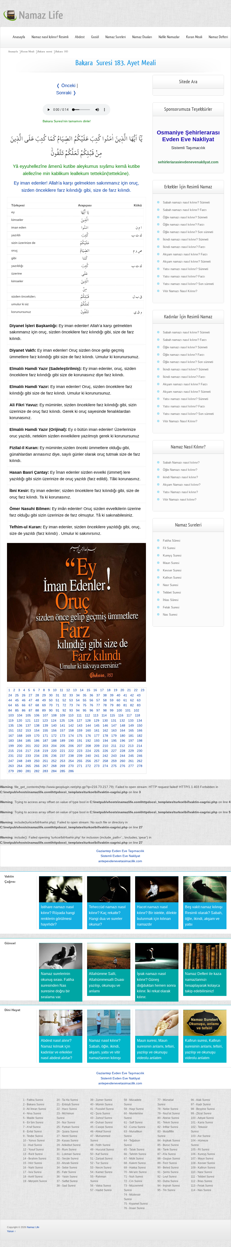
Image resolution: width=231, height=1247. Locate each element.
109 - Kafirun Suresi (203, 1167)
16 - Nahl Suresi (33, 1167)
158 (71, 730)
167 (11, 735)
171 (45, 735)
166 (139, 730)
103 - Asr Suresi (200, 1136)
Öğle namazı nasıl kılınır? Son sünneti (188, 232)
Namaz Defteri (218, 37)
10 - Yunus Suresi (34, 1140)
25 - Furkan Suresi (68, 1127)
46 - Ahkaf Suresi (100, 1131)
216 (19, 751)
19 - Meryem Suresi (35, 1181)
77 (98, 705)
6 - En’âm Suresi (33, 1122)
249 (28, 761)
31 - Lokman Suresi (69, 1154)
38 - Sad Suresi (66, 1185)
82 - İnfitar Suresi (167, 1127)
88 (37, 710)
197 (131, 740)
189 (62, 740)
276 (122, 766)
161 (96, 730)
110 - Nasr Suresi (201, 1172)
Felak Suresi (171, 607)
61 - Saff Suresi (133, 1122)
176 (88, 735)
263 (11, 766)
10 (55, 690)
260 (122, 761)
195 (114, 740)
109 (62, 715)
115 (112, 715)
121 (28, 720)
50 (51, 700)
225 (96, 751)
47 (30, 700)
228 (122, 751)
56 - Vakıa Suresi (100, 1185)
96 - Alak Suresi (200, 1100)
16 (95, 690)
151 (11, 730)
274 (105, 766)
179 (114, 735)
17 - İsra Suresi (32, 1172)
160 (88, 730)
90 (51, 710)
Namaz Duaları (142, 37)
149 (131, 725)
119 (11, 720)
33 (71, 695)
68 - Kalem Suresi (135, 1163)
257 (96, 761)
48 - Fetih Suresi (100, 1145)
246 (139, 755)
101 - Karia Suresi (202, 1122)
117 (129, 715)
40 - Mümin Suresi (101, 1104)
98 (105, 710)
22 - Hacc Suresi (67, 1109)
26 (23, 695)
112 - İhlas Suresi (201, 1181)
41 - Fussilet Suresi (102, 1109)
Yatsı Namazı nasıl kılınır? (180, 492)
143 (79, 725)
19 (115, 690)
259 (114, 761)
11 (61, 690)
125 (62, 720)
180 (122, 735)
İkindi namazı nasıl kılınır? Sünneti (185, 239)
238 (71, 755)
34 (78, 695)
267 (45, 766)
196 (122, 740)
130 (105, 720)
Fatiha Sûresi (171, 540)
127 (79, 720)
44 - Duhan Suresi (101, 1122)
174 (71, 735)
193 (96, 740)
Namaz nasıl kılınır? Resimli (50, 37)
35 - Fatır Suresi (66, 1172)
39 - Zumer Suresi (101, 1100)
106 (36, 715)
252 (54, 761)
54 (78, 700)
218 (36, 751)
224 (88, 751)
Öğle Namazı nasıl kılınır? (180, 469)
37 (98, 695)
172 (54, 735)
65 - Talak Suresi (134, 1149)
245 (131, 755)
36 (91, 695)
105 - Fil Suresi (200, 1149)
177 (96, 735)
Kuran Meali (194, 37)
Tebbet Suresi (172, 592)
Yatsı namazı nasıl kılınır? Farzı (184, 276)
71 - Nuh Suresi (133, 1176)
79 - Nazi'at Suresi (168, 1113)
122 (36, 720)
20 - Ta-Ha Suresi (67, 1100)
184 (19, 740)
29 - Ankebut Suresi (69, 1145)
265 (28, 766)
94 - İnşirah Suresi (168, 1185)
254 (71, 761)
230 (139, 751)
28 (37, 695)
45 (17, 700)
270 (71, 766)
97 (98, 710)
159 (79, 730)
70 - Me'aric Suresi (135, 1172)
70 (51, 705)
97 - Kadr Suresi (201, 1104)
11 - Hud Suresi (32, 1145)
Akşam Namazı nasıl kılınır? (181, 484)
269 (62, 766)
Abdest (80, 37)
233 (28, 755)
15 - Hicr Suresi (32, 1163)
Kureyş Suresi (172, 555)
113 (95, 715)
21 (129, 690)
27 (30, 695)
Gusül (95, 37)
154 (36, 730)
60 (118, 700)
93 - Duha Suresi (167, 1181)
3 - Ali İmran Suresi (34, 1109)
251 (45, 761)
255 (79, 761)
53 (71, 700)
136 (19, 725)
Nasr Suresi (170, 585)
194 (105, 740)
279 (11, 771)
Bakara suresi (45, 51)
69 (44, 705)
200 (19, 746)
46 (23, 700)
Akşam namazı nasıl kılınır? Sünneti (187, 261)
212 (122, 746)
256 (88, 761)
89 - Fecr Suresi (167, 1163)
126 (71, 720)
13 (75, 690)
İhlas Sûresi (170, 600)
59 (111, 700)
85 (17, 710)
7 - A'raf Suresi (32, 1127)
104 (19, 715)
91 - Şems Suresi (167, 1172)
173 (62, 735)
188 (54, 740)
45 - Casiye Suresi (101, 1127)
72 (64, 705)
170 (36, 735)
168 (19, 735)
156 (54, 730)
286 (71, 771)
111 (79, 715)
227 (114, 751)
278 (139, 766)
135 (11, 725)
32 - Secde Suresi (68, 1158)
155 (45, 730)
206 (71, 746)
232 (19, 755)
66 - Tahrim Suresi (135, 1154)
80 (118, 705)
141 (62, 725)
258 (105, 761)
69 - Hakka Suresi (135, 1167)
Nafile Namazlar (169, 37)
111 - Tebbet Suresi (202, 1176)
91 (57, 710)
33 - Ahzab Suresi (67, 1163)
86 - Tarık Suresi (167, 1149)
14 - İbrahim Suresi (34, 1158)
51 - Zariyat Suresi (101, 1158)
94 (78, 710)
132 (122, 720)
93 (71, 710)
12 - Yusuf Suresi (33, 1149)
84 (10, 710)
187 (45, 740)
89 (44, 710)
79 (111, 705)
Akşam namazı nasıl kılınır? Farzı (185, 254)
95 (84, 710)
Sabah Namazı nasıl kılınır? (181, 462)
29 (44, 695)
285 (62, 771)
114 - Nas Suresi (201, 1190)
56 (91, 700)
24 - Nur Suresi (66, 1122)
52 (64, 700)
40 (118, 695)
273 (96, 766)
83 (139, 705)
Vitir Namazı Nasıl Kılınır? (180, 291)
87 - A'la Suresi (166, 1154)
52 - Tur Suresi (99, 1163)
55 (84, 700)
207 (79, 746)
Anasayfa (19, 37)
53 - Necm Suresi (100, 1167)
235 (45, 755)
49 (44, 700)
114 (104, 715)
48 (37, 700)
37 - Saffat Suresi (67, 1181)
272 (88, 766)
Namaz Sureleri (115, 37)
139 (45, 725)
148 (122, 725)
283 (45, 771)
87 (30, 710)
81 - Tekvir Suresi (168, 1122)
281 (28, 771)
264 (19, 766)
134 (139, 720)
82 (132, 705)
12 (68, 690)
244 (122, 755)
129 (96, 720)
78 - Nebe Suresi (167, 1109)
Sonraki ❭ (66, 92)
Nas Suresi (170, 614)
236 (54, 755)
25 (17, 695)
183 (11, 740)
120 (19, 720)
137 (28, 725)
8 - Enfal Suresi (32, 1131)
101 (128, 710)
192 (88, 740)
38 (105, 695)
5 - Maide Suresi (33, 1118)
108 (54, 715)
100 (119, 710)
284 (54, 771)
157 (62, 730)
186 (36, 740)
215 (11, 751)
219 (45, 751)
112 (87, 715)
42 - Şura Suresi (100, 1113)
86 (23, 710)
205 (62, 746)
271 (79, 766)
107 (45, 715)
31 (57, 695)
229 (131, 751)
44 (10, 700)
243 (114, 755)
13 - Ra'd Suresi (33, 1154)
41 (125, 695)
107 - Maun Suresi (202, 1158)
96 (91, 710)
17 (102, 690)
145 (96, 725)
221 (62, 751)
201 (28, 746)
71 (57, 705)
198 (139, 740)
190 (71, 740)
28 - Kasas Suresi (67, 1140)
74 (78, 705)
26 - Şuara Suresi (67, 1131)
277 (131, 766)
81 (125, 705)
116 (120, 715)
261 (131, 761)
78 (105, 705)
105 (28, 715)
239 (79, 755)
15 (88, 690)
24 (10, 695)
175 (79, 735)
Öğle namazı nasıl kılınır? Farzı (183, 224)
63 (139, 700)
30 (51, 695)
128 (88, 720)
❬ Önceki (65, 85)
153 (28, 730)
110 (71, 715)
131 (113, 720)
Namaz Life (33, 1227)
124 (53, 720)
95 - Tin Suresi (166, 1190)
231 (11, 755)
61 (125, 700)
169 (28, 735)
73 (71, 705)
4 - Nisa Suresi (32, 1113)
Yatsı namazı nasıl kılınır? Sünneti (185, 269)
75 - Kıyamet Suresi (136, 1203)
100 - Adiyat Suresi (202, 1118)
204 (54, 746)
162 (105, 730)
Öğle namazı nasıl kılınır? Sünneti (185, 217)
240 (88, 755)
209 (96, 746)
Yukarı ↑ (11, 1231)
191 (79, 740)
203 (45, 746)
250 (36, 761)
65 (17, 705)
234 (36, 755)
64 (10, 705)
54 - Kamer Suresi (101, 1172)
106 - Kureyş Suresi (203, 1154)
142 (71, 725)
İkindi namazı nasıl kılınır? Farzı (184, 247)
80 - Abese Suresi (168, 1118)
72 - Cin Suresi (133, 1181)
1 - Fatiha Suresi (33, 1100)
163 (114, 730)
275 (114, 766)
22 (136, 690)
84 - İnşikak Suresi (168, 1140)
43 (139, 695)
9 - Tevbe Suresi (33, 1136)
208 (88, 746)
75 (84, 705)
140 (54, 725)
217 (28, 751)
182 (139, 735)
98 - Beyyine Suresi (203, 1109)
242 (105, 755)
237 (62, 755)
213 (131, 746)
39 (111, 695)
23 (142, 690)
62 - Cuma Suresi (134, 1127)
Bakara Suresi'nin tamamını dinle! (67, 121)
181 (131, 735)
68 (37, 705)
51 (57, 700)
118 (137, 715)
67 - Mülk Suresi (134, 1158)
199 (11, 746)
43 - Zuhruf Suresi (101, 1118)
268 (54, 766)
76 (91, 705)
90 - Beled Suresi (168, 1167)
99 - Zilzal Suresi (201, 1113)
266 (36, 766)
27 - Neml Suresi (67, 1136)
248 (19, 761)
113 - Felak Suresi (202, 1185)
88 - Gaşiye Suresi (168, 1158)
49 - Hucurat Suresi (102, 1149)
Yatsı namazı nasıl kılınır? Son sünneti (188, 284)
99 (111, 710)
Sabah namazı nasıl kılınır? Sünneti (186, 202)
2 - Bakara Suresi (33, 1104)
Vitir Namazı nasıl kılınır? (179, 499)
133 (131, 720)
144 (88, 725)
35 (84, 695)
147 (114, 725)
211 (113, 746)
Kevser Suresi (172, 570)
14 (81, 690)
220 (54, 751)
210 (105, 746)
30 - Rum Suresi (66, 1149)
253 (62, 761)
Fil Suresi (169, 548)
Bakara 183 (61, 51)
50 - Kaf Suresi (99, 1154)
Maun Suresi (171, 563)
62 (132, 700)
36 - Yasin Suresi (67, 1176)
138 (36, 725)
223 (79, 751)
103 (11, 715)
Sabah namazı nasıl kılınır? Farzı (185, 210)
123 (45, 720)
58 (105, 700)
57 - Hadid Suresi (101, 1190)
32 (64, 695)
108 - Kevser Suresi (203, 1163)
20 (122, 690)
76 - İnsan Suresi (134, 1208)
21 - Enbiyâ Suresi (68, 1104)
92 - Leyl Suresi (167, 1176)
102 (136, 710)
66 (23, 705)
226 (105, 751)
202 (36, 746)
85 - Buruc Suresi (168, 1145)
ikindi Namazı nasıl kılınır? (180, 477)
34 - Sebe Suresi (67, 1167)
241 (96, 755)
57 (98, 700)
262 (139, 761)
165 (131, 730)
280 (19, 771)
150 (139, 725)
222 (71, 751)
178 (105, 735)
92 (64, 710)
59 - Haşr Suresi (134, 1109)
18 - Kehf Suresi (33, 1176)
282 (36, 771)
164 (122, 730)
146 (105, 725)
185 (28, 740)
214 (139, 746)
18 (109, 690)
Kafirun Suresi (172, 577)
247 (11, 761)
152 (19, 730)
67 (30, 705)
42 (132, 695)
